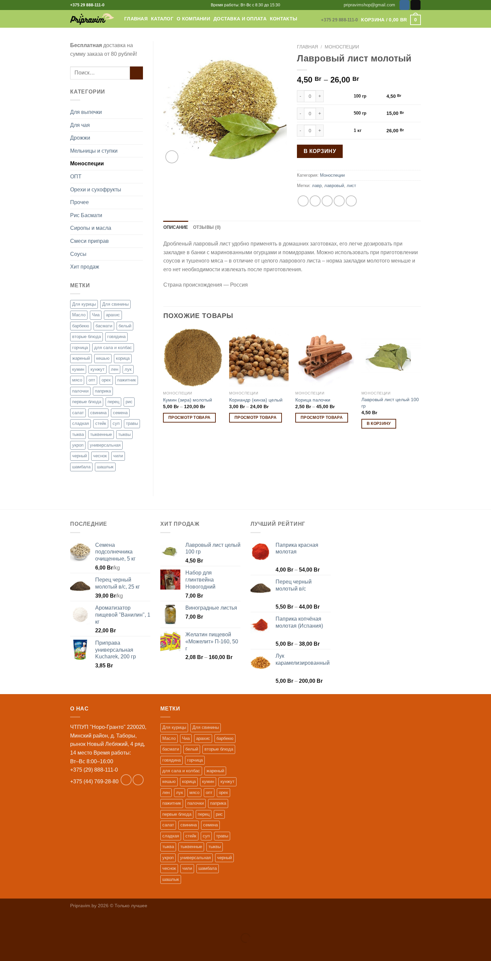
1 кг (357, 130)
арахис (113, 314)
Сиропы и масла (90, 228)
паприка (103, 390)
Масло (79, 314)
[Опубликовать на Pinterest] (339, 200)
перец (113, 401)
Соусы (78, 254)
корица (123, 358)
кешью (103, 358)
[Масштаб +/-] (26, 921)
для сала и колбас (113, 347)
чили (118, 455)
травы (132, 423)
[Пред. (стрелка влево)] (6, 949)
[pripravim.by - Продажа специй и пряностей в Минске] (92, 19)
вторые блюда (86, 336)
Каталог (162, 18)
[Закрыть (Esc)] (6, 921)
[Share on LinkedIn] (351, 200)
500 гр (360, 113)
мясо (77, 379)
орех (106, 379)
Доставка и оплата (240, 18)
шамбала (81, 466)
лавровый (334, 185)
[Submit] (136, 72)
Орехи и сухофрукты (95, 189)
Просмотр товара (189, 418)
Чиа (96, 314)
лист (351, 185)
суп (116, 423)
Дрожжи (80, 138)
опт (92, 379)
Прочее (79, 202)
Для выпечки (86, 112)
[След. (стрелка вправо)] (26, 949)
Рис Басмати (86, 215)
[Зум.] (171, 156)
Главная (136, 18)
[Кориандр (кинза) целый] (259, 357)
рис (129, 401)
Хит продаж (84, 267)
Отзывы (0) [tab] (207, 227)
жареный (81, 358)
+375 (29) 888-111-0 (94, 770)
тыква (78, 434)
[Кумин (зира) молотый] (192, 357)
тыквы (124, 434)
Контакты (283, 18)
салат (78, 412)
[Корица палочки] (325, 357)
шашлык (105, 466)
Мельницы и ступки (94, 151)
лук (128, 369)
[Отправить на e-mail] (416, 5)
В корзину (320, 151)
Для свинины (115, 304)
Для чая (80, 125)
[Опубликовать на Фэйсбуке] (303, 200)
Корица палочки (312, 400)
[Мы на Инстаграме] (404, 5)
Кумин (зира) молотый (187, 400)
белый (125, 325)
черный (79, 455)
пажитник (126, 379)
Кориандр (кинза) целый (256, 400)
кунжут (98, 369)
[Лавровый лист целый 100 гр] (391, 357)
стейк (100, 423)
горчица (80, 347)
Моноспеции (87, 163)
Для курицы (84, 304)
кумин (78, 369)
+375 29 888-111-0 (87, 5)
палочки (80, 390)
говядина (116, 336)
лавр (317, 185)
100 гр (360, 96)
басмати (104, 325)
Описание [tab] (175, 227)
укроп (78, 445)
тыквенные (101, 434)
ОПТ (75, 176)
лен (114, 369)
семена (120, 412)
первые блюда (86, 401)
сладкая (80, 423)
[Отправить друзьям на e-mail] (327, 200)
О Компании (193, 18)
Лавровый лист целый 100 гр (390, 403)
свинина (98, 412)
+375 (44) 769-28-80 (94, 781)
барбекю (80, 325)
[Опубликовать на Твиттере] (315, 200)
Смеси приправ (89, 241)
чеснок (100, 455)
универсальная (105, 445)
